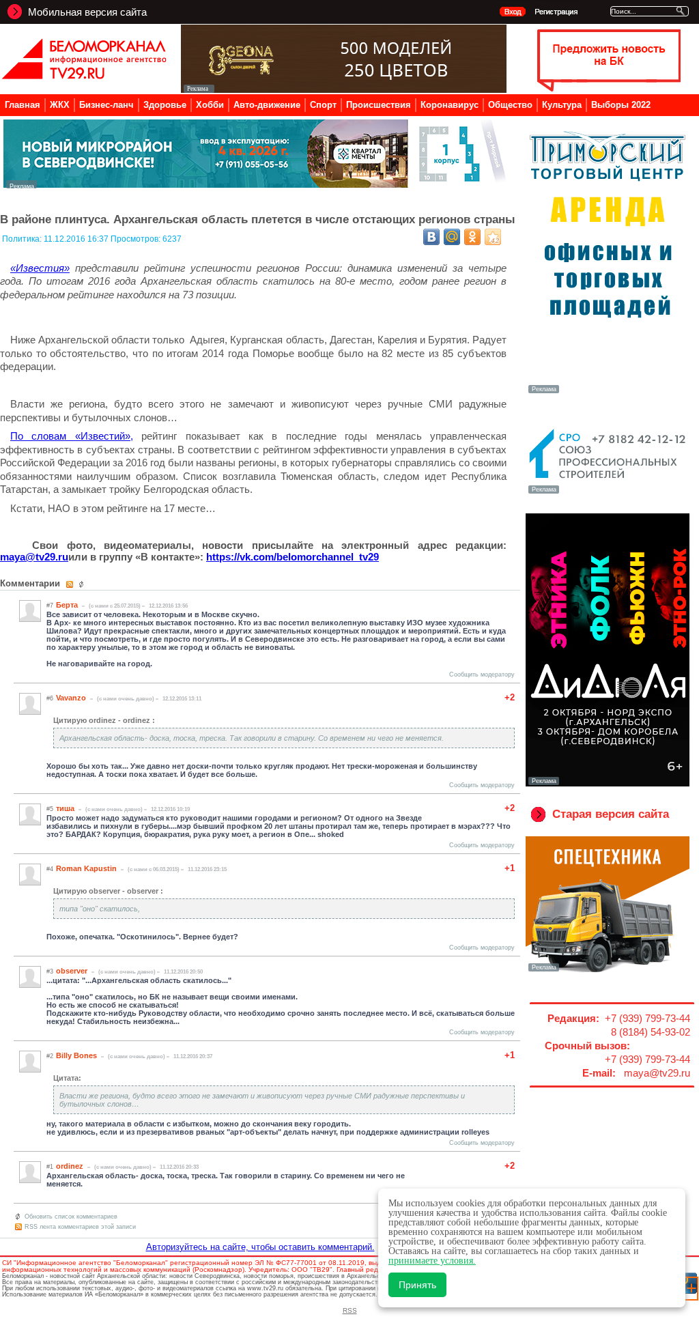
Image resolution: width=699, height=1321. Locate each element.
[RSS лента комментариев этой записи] (70, 584)
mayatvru (34, 557)
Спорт (323, 105)
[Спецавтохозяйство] (607, 970)
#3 (49, 971)
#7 (49, 605)
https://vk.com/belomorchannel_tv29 (292, 557)
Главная (22, 105)
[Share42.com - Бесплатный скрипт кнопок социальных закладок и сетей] (493, 237)
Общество (510, 105)
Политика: (23, 239)
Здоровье (164, 105)
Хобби (210, 105)
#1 (49, 1166)
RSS (350, 1310)
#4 (49, 869)
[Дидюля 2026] (607, 784)
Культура (562, 105)
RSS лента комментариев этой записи (80, 1226)
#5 (49, 809)
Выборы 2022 (621, 105)
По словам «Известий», (71, 436)
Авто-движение (266, 105)
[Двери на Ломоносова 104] (344, 89)
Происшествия (378, 105)
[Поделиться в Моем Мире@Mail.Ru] (452, 237)
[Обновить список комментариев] (83, 584)
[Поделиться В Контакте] (431, 237)
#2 (49, 1056)
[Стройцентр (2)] (256, 185)
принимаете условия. (432, 1260)
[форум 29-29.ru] (607, 492)
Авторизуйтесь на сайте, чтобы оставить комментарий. (260, 1247)
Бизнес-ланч (106, 105)
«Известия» (40, 268)
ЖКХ (60, 105)
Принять (417, 1284)
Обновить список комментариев (71, 1216)
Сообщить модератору (482, 674)
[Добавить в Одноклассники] (472, 237)
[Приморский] (607, 392)
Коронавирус (449, 105)
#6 (49, 698)
